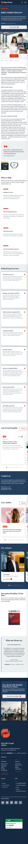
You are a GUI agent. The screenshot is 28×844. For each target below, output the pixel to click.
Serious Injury (5, 787)
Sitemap (18, 789)
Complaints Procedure (21, 785)
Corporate (11, 60)
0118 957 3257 (5, 774)
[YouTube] (7, 802)
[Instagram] (20, 802)
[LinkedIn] (11, 802)
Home (2, 60)
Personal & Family (5, 785)
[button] (6, 467)
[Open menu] (25, 2)
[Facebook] (16, 802)
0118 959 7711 (6, 489)
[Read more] (12, 448)
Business (6, 60)
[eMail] (2, 802)
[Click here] (14, 280)
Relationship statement (21, 791)
